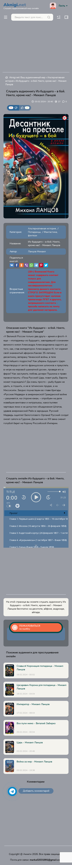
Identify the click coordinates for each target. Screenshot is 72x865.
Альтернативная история (42, 228)
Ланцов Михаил (37, 251)
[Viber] (26, 265)
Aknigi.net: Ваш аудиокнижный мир (27, 77)
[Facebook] (17, 265)
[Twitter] (46, 265)
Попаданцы (34, 232)
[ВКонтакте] (12, 265)
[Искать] (48, 17)
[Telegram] (36, 265)
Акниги (27, 854)
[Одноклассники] (21, 265)
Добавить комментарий (36, 790)
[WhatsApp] (31, 265)
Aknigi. (21, 5)
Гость (62, 5)
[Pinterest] (41, 265)
